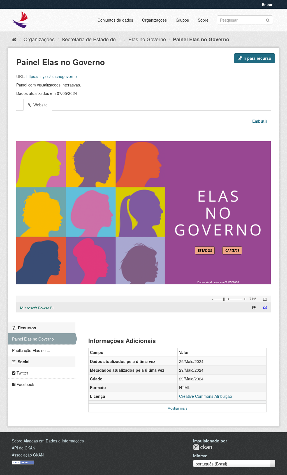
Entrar (267, 4)
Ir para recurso (256, 58)
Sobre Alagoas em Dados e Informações (48, 441)
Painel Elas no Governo (201, 39)
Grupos (182, 20)
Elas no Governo (147, 39)
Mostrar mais (177, 408)
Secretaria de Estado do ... (91, 39)
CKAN (202, 447)
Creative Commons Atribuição (205, 396)
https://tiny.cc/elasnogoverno (51, 76)
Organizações (154, 20)
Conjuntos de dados (115, 20)
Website (40, 105)
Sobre (203, 20)
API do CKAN (23, 448)
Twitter (21, 373)
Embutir (259, 121)
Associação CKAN (28, 455)
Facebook (24, 384)
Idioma (199, 455)
